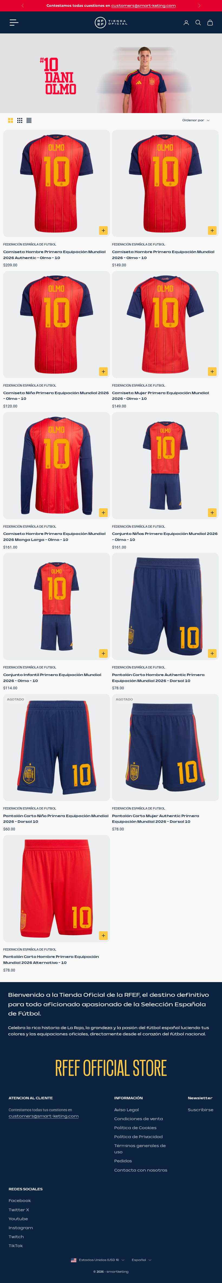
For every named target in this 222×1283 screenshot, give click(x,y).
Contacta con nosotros (140, 1170)
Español (139, 1260)
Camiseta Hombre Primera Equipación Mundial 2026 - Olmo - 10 (163, 255)
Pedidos (123, 1161)
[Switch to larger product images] (10, 120)
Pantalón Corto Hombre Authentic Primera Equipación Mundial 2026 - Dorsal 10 (158, 678)
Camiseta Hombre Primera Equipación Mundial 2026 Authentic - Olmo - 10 (54, 255)
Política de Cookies (135, 1128)
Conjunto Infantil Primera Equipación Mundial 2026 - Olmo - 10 (52, 678)
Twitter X (19, 1210)
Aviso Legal (126, 1110)
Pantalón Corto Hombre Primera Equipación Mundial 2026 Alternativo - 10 (51, 960)
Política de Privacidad (138, 1137)
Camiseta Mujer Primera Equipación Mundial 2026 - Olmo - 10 (160, 396)
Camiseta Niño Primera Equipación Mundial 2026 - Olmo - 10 (56, 396)
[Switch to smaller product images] (19, 120)
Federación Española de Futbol (29, 244)
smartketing (117, 1271)
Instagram (21, 1228)
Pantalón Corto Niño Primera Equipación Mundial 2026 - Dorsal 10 (56, 819)
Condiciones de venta (138, 1119)
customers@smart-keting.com (143, 6)
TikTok (16, 1246)
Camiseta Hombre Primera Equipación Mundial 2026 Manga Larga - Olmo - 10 (54, 537)
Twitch (16, 1237)
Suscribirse (200, 1110)
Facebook (20, 1200)
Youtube (18, 1219)
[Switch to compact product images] (29, 120)
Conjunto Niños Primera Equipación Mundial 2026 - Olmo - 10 (165, 537)
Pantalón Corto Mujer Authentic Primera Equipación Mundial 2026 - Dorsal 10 (155, 819)
